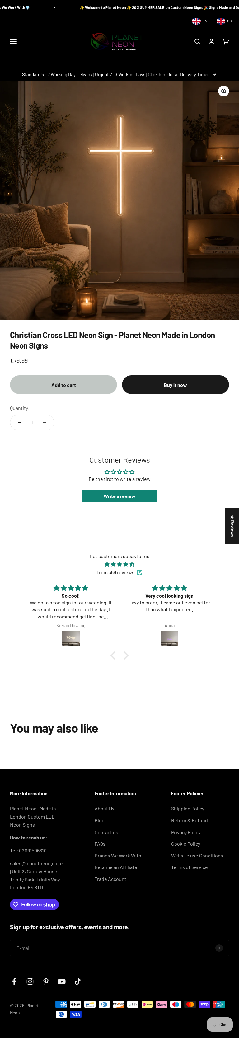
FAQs (100, 844)
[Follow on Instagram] (30, 981)
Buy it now (175, 385)
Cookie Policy (185, 844)
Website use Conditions (197, 855)
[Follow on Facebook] (14, 981)
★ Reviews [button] (232, 526)
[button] (114, 655)
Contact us (106, 832)
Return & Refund (189, 820)
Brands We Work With (118, 855)
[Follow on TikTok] (77, 981)
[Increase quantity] (45, 422)
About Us (105, 808)
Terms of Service (189, 867)
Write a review (119, 496)
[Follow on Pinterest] (46, 981)
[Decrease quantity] (19, 422)
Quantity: (20, 408)
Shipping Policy (187, 808)
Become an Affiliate (116, 867)
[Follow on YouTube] (62, 981)
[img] (119, 564)
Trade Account (110, 879)
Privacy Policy (185, 832)
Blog (100, 820)
